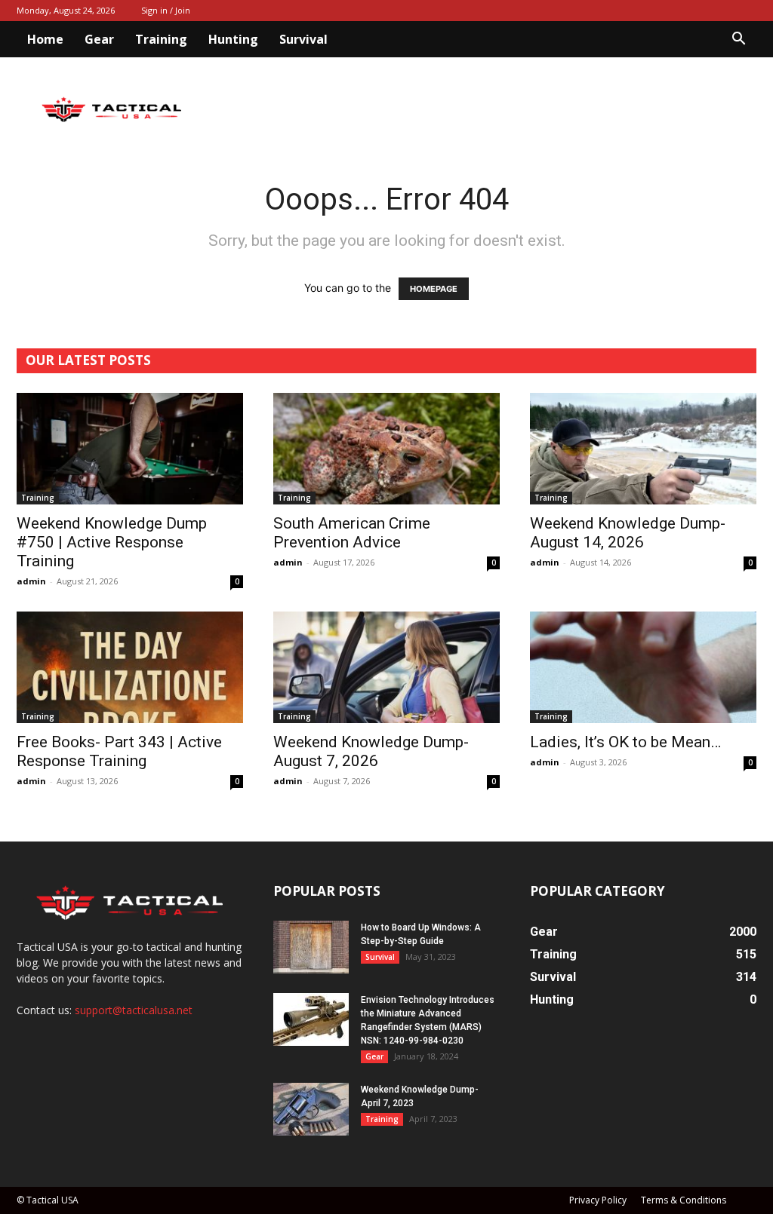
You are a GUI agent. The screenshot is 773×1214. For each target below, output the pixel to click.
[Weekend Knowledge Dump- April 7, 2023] (311, 1109)
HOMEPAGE (433, 289)
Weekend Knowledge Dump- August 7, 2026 (371, 751)
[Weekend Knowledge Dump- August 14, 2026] (643, 448)
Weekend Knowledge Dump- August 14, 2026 (627, 532)
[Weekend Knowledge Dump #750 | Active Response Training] (130, 448)
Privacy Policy (598, 1200)
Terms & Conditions (683, 1200)
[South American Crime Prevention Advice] (386, 448)
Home (45, 39)
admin (31, 581)
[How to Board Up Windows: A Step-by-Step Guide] (311, 947)
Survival (303, 39)
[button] (738, 40)
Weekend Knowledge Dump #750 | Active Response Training (112, 542)
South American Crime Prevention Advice (351, 532)
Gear (99, 39)
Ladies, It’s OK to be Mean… (625, 742)
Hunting (233, 39)
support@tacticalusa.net (133, 1010)
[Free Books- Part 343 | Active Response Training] (130, 667)
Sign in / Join (165, 10)
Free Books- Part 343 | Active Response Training (119, 751)
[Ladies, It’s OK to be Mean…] (643, 667)
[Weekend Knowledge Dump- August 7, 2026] (386, 667)
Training (161, 39)
